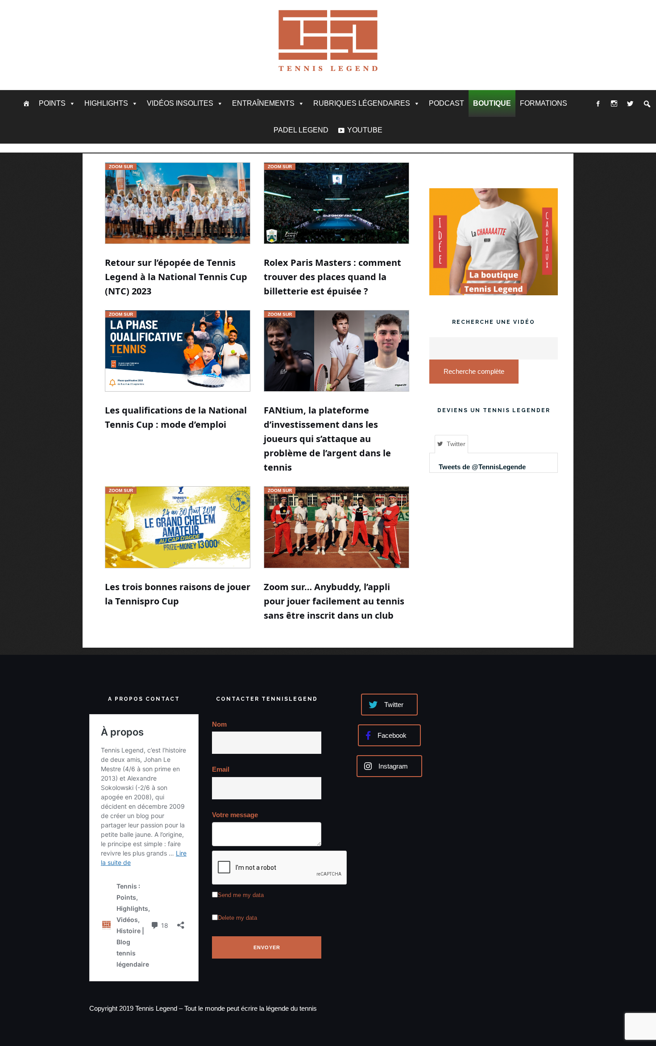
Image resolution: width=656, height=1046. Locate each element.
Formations (543, 103)
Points (52, 103)
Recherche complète (474, 371)
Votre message (235, 815)
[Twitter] (630, 103)
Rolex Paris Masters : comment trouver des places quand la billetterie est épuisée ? (332, 276)
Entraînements (263, 103)
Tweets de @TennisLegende (482, 467)
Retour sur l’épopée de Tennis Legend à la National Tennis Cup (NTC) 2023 (176, 276)
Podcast (446, 103)
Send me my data (241, 895)
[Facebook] (598, 103)
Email (220, 769)
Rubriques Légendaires (361, 103)
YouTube (364, 130)
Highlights (106, 103)
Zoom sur (121, 166)
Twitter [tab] (456, 443)
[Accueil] (26, 103)
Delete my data (237, 917)
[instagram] (614, 103)
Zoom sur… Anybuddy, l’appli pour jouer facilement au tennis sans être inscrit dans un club (334, 601)
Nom (219, 724)
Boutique (492, 103)
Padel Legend (301, 130)
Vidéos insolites (180, 103)
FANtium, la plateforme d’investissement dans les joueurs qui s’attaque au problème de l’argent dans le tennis (327, 438)
